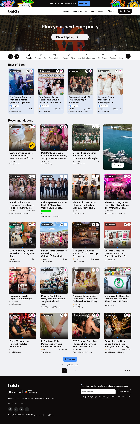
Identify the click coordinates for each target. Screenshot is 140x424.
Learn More (84, 3)
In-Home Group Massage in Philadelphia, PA (106, 100)
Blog (92, 11)
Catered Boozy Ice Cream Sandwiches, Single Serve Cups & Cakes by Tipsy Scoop (116, 253)
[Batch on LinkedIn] (21, 409)
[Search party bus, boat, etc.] (16, 56)
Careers (14, 403)
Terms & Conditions (91, 398)
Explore (66, 11)
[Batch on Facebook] (27, 409)
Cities (18, 398)
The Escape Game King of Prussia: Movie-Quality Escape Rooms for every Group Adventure (21, 100)
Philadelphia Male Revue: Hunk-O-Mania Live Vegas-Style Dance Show (54, 205)
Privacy (46, 415)
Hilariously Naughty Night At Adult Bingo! (20, 297)
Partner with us (27, 398)
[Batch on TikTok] (16, 409)
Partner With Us (80, 11)
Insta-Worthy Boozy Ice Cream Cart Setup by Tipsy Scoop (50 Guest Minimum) (117, 299)
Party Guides (39, 398)
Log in (111, 11)
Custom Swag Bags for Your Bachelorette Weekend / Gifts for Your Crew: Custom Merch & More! (22, 155)
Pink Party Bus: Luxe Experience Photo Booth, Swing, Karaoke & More (54, 155)
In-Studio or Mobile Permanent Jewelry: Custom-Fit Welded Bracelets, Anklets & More (51, 344)
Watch (119, 165)
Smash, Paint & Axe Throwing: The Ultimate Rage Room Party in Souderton (21, 205)
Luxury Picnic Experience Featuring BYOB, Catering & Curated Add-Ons (54, 253)
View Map (71, 359)
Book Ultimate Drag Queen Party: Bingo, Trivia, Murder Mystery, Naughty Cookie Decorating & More (117, 344)
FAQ (9, 403)
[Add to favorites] (31, 71)
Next (126, 371)
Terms (52, 415)
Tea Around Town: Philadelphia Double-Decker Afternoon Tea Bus (50, 100)
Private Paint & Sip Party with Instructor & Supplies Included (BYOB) (53, 299)
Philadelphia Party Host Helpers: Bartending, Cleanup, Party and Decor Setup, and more (85, 205)
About (100, 11)
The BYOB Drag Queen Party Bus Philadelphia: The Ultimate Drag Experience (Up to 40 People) (117, 205)
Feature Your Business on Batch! (63, 3)
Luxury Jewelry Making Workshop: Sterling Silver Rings (22, 253)
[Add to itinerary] (28, 71)
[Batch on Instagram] (10, 409)
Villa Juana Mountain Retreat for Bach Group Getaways (85, 253)
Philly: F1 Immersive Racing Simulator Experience (19, 344)
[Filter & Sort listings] (10, 56)
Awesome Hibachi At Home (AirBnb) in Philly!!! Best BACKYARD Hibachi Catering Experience (79, 100)
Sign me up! (124, 392)
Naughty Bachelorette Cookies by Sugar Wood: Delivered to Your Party (85, 299)
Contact (21, 403)
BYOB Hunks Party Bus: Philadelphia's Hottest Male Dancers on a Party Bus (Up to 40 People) (85, 344)
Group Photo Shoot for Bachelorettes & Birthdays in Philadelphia (85, 155)
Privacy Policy (106, 398)
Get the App (125, 11)
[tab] (29, 56)
